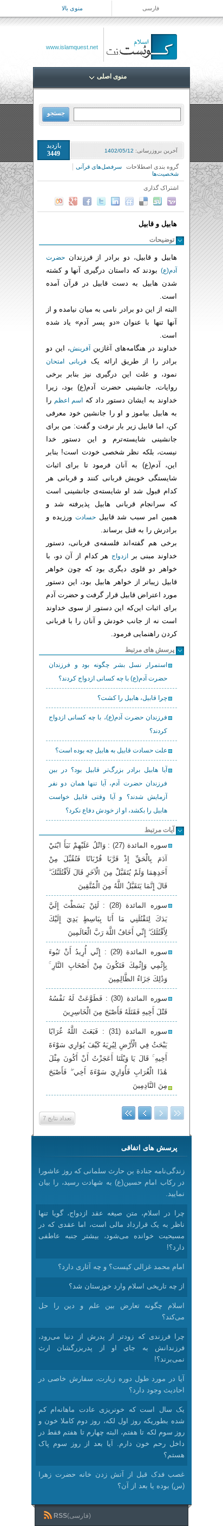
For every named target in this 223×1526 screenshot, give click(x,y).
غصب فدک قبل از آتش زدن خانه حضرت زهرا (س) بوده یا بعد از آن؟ (111, 1480)
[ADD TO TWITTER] (101, 201)
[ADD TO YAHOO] (171, 201)
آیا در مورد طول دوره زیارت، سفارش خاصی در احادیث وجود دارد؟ (111, 1384)
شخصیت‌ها (165, 173)
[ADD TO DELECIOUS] (143, 201)
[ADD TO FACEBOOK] (87, 201)
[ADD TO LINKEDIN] (115, 201)
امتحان (55, 361)
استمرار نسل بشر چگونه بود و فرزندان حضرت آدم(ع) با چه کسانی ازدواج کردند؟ (108, 671)
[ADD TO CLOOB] (59, 201)
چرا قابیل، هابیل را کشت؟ (132, 698)
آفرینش (80, 348)
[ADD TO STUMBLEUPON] (157, 201)
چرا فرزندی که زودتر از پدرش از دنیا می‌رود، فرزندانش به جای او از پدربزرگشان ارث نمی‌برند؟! (111, 1347)
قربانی (78, 361)
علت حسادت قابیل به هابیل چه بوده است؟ (111, 750)
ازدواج (120, 556)
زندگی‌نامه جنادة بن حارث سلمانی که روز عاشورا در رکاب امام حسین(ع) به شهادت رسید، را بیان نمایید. (111, 1182)
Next (145, 1113)
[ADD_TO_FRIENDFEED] (129, 201)
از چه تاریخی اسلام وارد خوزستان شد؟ (127, 1286)
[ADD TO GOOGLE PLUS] (73, 201)
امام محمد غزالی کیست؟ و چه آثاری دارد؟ (121, 1267)
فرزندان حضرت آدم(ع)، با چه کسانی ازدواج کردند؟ (108, 724)
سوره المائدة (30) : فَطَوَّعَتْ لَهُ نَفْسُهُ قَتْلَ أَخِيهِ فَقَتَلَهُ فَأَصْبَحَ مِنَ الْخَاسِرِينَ (108, 1005)
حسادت (85, 517)
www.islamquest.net (72, 47)
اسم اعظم (68, 400)
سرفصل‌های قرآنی (99, 166)
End (128, 1113)
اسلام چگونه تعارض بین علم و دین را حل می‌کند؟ (111, 1311)
